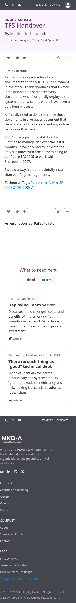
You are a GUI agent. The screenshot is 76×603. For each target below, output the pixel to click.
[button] (41, 5)
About (4, 527)
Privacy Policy (9, 558)
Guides (5, 510)
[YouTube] (2, 472)
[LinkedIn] (9, 472)
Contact (55, 4)
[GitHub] (15, 472)
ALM (52, 182)
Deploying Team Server (31, 305)
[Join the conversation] (58, 58)
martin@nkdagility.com (38, 597)
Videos (4, 503)
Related (30, 280)
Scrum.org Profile (12, 534)
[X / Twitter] (22, 472)
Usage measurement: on (19, 578)
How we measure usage (16, 572)
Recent (47, 280)
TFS (44, 82)
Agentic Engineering (14, 490)
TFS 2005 (23, 187)
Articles (5, 497)
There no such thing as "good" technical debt (31, 364)
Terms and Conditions (15, 565)
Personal (38, 182)
